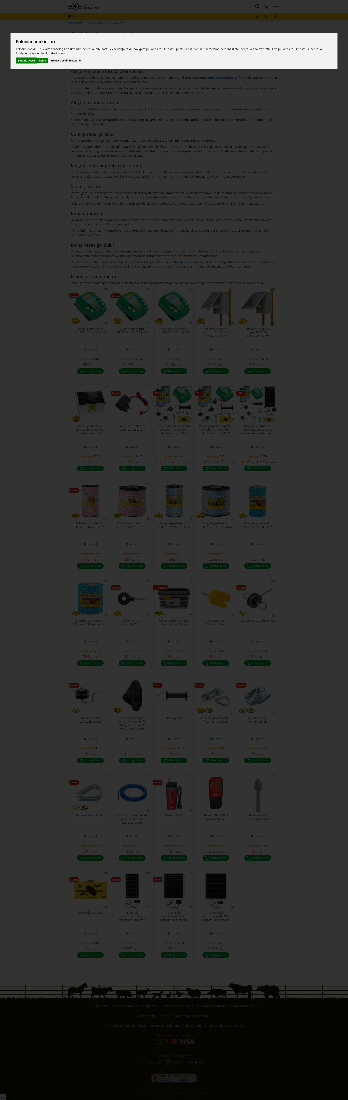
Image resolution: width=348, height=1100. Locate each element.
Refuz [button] (42, 60)
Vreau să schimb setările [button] (65, 60)
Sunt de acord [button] (26, 60)
